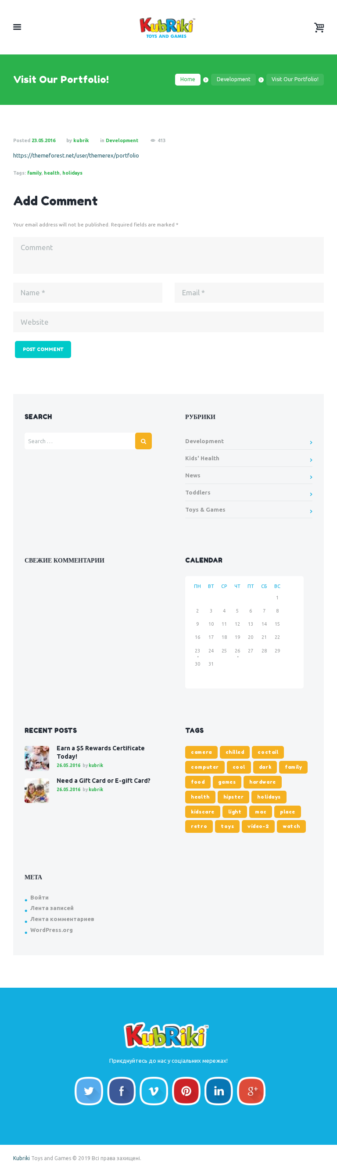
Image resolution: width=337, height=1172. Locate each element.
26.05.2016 (68, 765)
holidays (72, 173)
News (193, 475)
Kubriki (21, 1158)
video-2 (258, 826)
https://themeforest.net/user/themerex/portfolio (76, 155)
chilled (235, 752)
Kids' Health (202, 458)
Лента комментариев (62, 919)
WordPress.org (51, 930)
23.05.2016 (43, 140)
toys (227, 826)
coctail (268, 752)
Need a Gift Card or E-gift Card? (104, 780)
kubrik (81, 140)
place (287, 812)
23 (197, 650)
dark (265, 767)
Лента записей (52, 908)
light (235, 812)
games (227, 782)
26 (237, 650)
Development (234, 79)
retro (199, 826)
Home (187, 79)
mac (260, 812)
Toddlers (198, 492)
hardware (262, 782)
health (52, 173)
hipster (233, 797)
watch (291, 826)
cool (239, 767)
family (34, 173)
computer (205, 767)
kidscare (202, 812)
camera (201, 752)
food (197, 782)
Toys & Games (205, 509)
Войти (39, 897)
